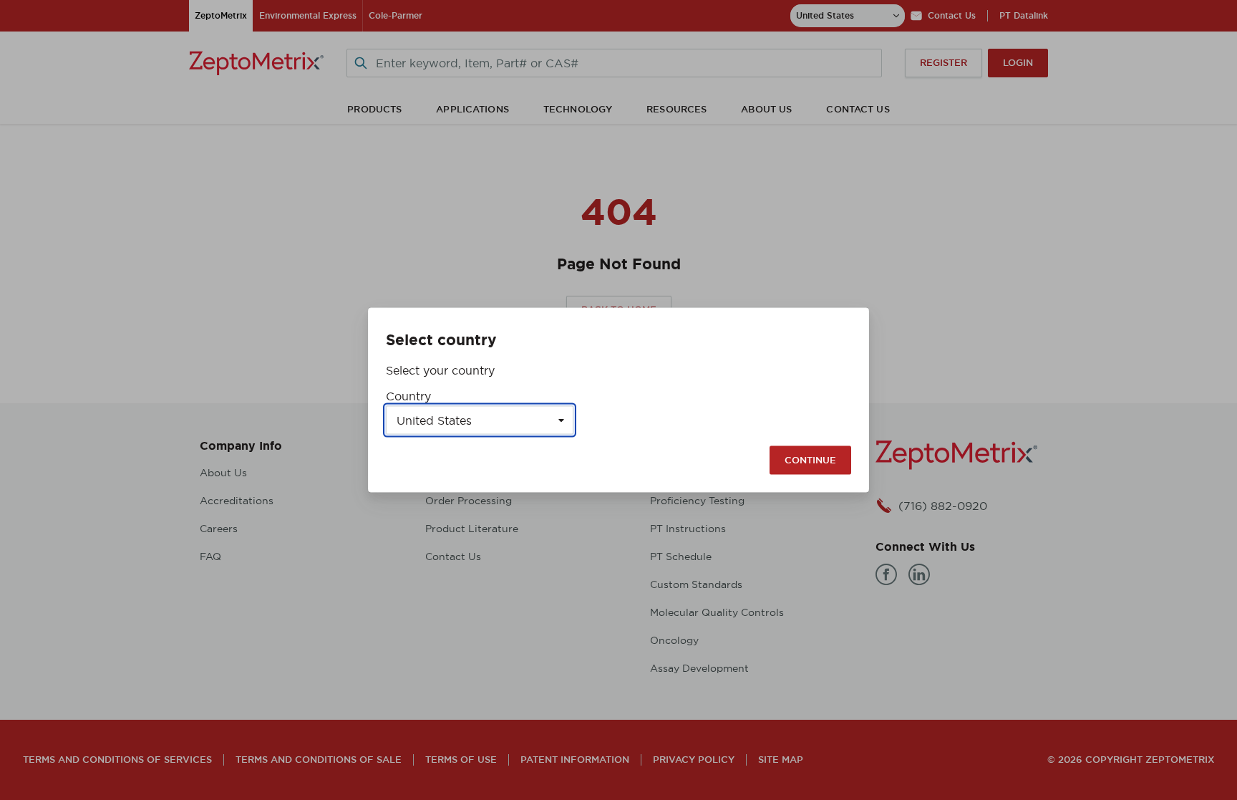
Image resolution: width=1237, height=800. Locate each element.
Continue (810, 460)
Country (408, 396)
